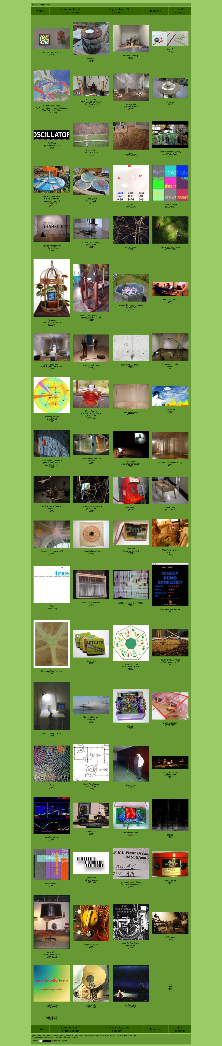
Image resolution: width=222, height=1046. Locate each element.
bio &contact (180, 11)
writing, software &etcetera (117, 11)
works (40, 10)
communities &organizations (70, 11)
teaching (155, 10)
